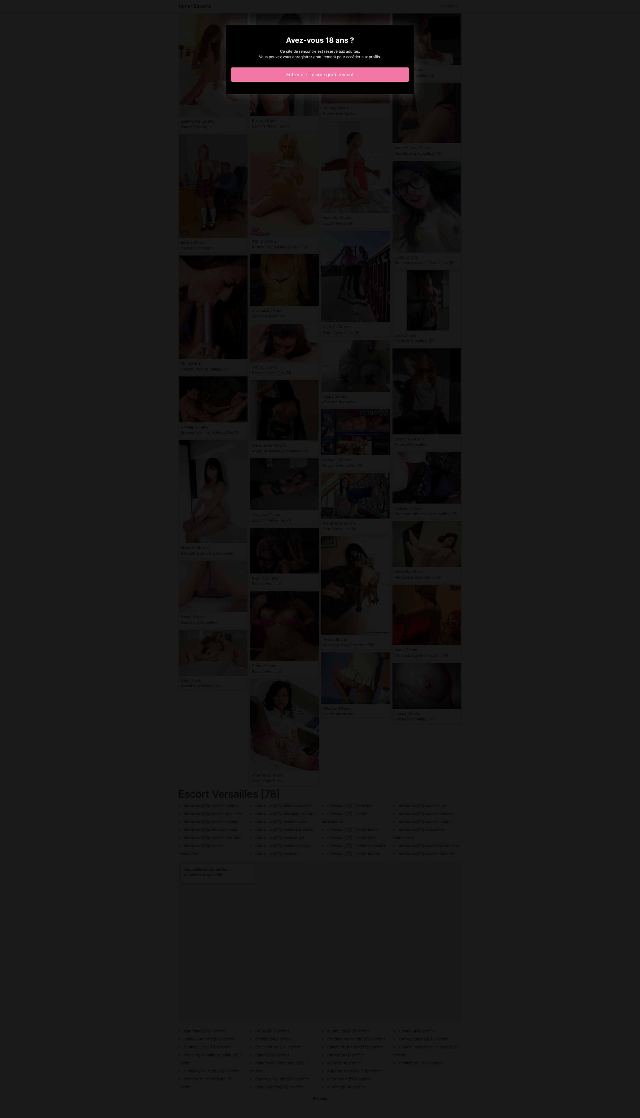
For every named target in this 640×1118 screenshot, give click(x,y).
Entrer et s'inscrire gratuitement (320, 74)
